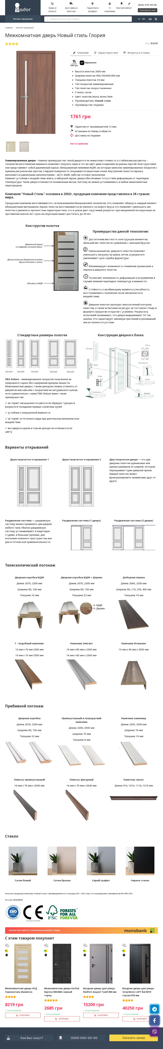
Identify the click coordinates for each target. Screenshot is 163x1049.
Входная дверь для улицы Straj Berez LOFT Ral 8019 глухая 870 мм (138, 992)
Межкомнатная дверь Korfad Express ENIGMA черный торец (61, 992)
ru (143, 19)
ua (139, 19)
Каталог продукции (23, 19)
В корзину (25, 1015)
